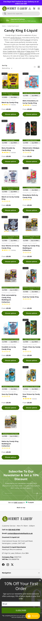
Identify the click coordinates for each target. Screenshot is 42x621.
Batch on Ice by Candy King (10, 198)
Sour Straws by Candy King (31, 395)
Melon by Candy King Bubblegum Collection (10, 443)
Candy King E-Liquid (13, 26)
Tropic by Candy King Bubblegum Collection (31, 248)
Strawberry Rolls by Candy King (30, 196)
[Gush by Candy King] (31, 276)
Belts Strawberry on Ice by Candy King (30, 102)
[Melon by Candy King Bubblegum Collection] (10, 422)
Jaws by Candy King (10, 394)
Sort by (4, 65)
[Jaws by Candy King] (10, 375)
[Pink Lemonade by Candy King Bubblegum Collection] (10, 276)
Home (4, 26)
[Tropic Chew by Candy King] (31, 327)
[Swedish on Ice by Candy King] (10, 327)
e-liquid (27, 40)
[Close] (40, 580)
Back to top (21, 507)
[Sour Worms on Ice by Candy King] (10, 225)
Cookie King (11, 51)
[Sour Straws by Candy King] (31, 375)
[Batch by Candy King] (10, 81)
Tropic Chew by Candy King (31, 348)
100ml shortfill (25, 54)
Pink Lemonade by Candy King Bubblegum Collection (9, 298)
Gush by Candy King (31, 297)
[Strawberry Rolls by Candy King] (31, 176)
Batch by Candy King (10, 102)
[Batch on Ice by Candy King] (10, 176)
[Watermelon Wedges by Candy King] (31, 128)
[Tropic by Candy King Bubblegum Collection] (31, 225)
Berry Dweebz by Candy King (8, 149)
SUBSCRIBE (21, 610)
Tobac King (30, 51)
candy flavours (15, 38)
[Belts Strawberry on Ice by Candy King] (31, 81)
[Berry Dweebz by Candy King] (10, 128)
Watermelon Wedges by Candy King (31, 149)
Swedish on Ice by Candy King (9, 348)
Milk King (20, 51)
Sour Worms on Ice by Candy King (10, 247)
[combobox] (21, 13)
